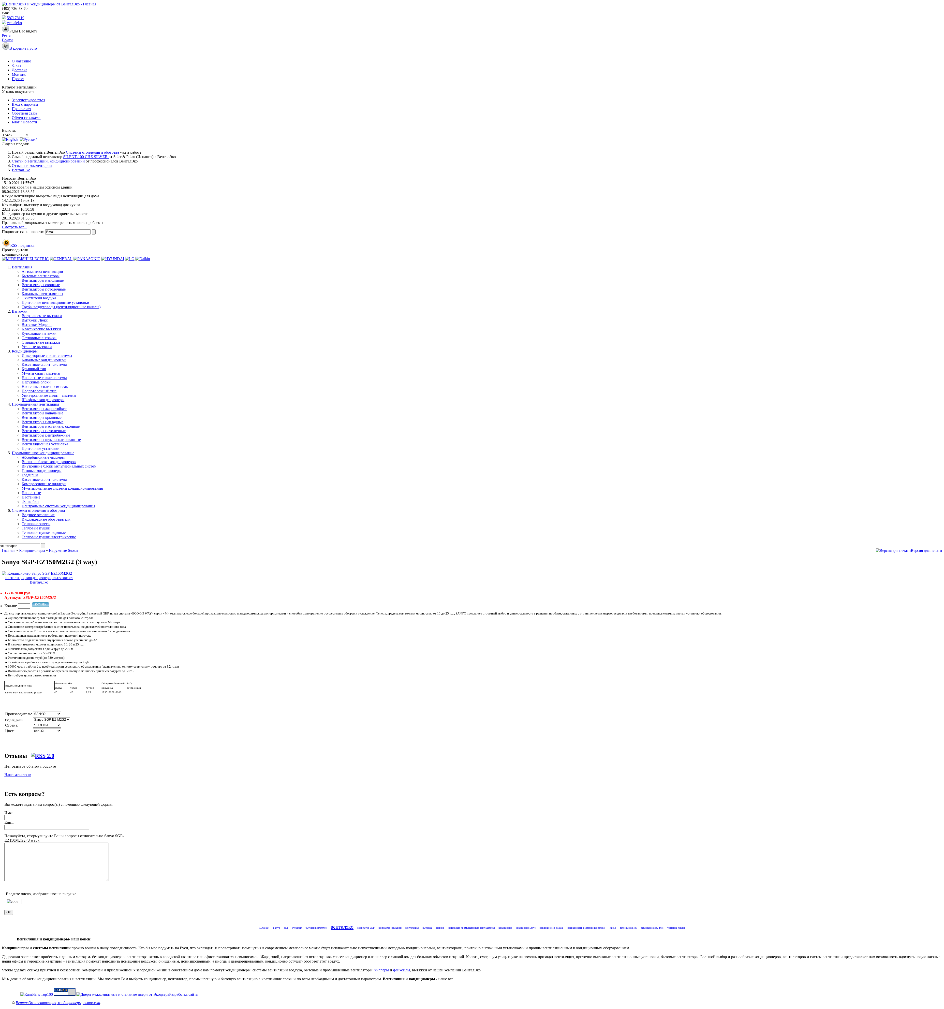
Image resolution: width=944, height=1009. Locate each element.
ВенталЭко (21, 170)
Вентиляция (22, 267)
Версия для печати (926, 550)
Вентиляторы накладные (42, 422)
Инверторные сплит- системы (47, 355)
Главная (8, 550)
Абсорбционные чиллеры (43, 457)
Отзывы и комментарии (32, 165)
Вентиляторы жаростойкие (44, 409)
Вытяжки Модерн (37, 324)
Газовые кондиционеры (41, 470)
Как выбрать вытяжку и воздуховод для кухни (41, 205)
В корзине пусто (23, 48)
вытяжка (427, 927)
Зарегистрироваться (28, 100)
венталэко (342, 927)
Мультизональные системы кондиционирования (62, 488)
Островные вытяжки (39, 338)
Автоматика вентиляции (42, 271)
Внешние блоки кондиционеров (49, 462)
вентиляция (412, 927)
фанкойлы (401, 970)
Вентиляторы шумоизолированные (51, 440)
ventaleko (14, 23)
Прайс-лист (21, 109)
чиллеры (382, 970)
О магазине (21, 61)
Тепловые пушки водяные (44, 532)
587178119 (15, 18)
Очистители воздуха (39, 298)
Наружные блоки (36, 382)
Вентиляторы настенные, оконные (51, 426)
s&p (286, 927)
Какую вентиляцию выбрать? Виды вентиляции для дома (50, 196)
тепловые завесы (628, 927)
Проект (18, 79)
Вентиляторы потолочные (44, 289)
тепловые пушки (676, 927)
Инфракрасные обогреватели (46, 519)
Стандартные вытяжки (41, 342)
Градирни (30, 475)
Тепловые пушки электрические (49, 537)
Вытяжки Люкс (35, 320)
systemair (297, 927)
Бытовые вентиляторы (40, 276)
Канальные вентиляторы (42, 294)
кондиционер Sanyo (526, 927)
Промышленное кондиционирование (43, 453)
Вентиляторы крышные (41, 417)
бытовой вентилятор (316, 927)
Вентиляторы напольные (43, 280)
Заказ (16, 65)
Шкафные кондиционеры (43, 400)
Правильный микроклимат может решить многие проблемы (52, 222)
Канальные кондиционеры (44, 360)
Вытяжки (20, 311)
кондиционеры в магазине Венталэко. (586, 927)
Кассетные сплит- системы (44, 364)
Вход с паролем (25, 104)
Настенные (31, 497)
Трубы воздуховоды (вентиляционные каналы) (61, 307)
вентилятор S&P (366, 927)
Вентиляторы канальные (42, 413)
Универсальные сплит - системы (49, 395)
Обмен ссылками (26, 118)
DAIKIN (264, 927)
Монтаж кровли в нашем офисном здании (37, 187)
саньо (612, 927)
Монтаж (19, 74)
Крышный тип (34, 369)
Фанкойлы (30, 501)
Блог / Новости (24, 122)
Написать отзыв (17, 775)
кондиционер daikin (551, 927)
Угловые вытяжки (37, 347)
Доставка (19, 70)
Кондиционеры (25, 351)
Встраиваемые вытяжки (42, 316)
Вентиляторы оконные (41, 285)
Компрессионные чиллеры (44, 484)
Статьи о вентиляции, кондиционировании (49, 161)
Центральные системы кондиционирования (58, 506)
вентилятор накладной (390, 927)
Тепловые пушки (36, 528)
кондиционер (505, 927)
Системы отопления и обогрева (92, 152)
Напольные (31, 493)
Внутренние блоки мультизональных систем (59, 466)
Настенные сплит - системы (45, 386)
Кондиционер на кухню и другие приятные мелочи (45, 214)
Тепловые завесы (36, 524)
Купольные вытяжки (39, 333)
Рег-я (6, 35)
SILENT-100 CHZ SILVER (86, 157)
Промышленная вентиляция (35, 404)
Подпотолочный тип (39, 391)
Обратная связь (24, 113)
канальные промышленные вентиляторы (471, 927)
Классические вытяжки (41, 329)
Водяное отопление (38, 515)
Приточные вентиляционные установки (55, 302)
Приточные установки (40, 448)
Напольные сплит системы (44, 378)
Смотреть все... (14, 227)
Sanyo (276, 927)
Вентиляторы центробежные (46, 435)
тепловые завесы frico (652, 927)
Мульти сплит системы (41, 373)
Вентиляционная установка (45, 444)
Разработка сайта (183, 994)
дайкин (440, 927)
